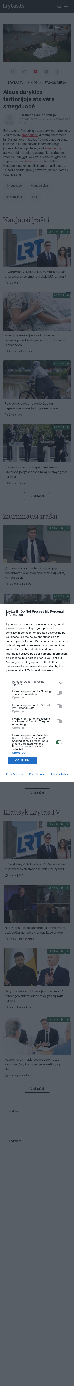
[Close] (66, 612)
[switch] (59, 693)
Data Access (37, 774)
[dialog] (37, 693)
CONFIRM (22, 760)
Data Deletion (14, 774)
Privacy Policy (59, 774)
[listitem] (37, 683)
